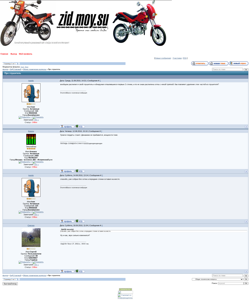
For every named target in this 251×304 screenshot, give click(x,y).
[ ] (31, 117)
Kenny (31, 131)
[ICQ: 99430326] (80, 126)
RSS (185, 58)
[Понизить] (38, 117)
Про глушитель (54, 69)
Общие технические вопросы (34, 69)
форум (5, 69)
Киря (26, 67)
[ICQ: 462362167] (80, 170)
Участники (177, 58)
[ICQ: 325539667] (80, 271)
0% (35, 120)
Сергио (31, 225)
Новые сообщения (163, 58)
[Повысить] (24, 117)
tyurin (31, 81)
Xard (22, 67)
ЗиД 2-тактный (15, 69)
